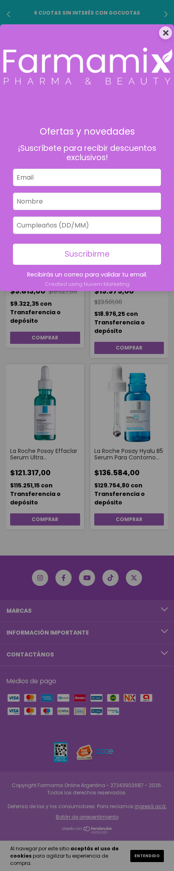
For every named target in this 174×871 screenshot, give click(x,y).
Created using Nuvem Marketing (87, 284)
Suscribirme (87, 254)
